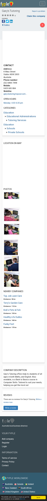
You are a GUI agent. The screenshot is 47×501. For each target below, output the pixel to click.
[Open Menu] (42, 4)
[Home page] (7, 4)
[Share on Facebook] (3, 21)
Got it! (38, 497)
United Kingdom (12, 492)
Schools (11, 128)
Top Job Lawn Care (13, 296)
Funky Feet (9, 324)
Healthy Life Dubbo (13, 317)
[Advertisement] (22, 47)
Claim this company (36, 16)
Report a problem (38, 11)
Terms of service (9, 458)
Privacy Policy (8, 462)
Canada (19, 484)
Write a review (10, 408)
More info (22, 499)
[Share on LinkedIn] (11, 21)
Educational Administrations (21, 116)
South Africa (25, 488)
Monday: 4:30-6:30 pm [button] (13, 103)
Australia (9, 484)
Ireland (30, 484)
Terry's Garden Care (13, 303)
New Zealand (11, 488)
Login (4, 446)
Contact (5, 465)
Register (5, 442)
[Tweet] (7, 21)
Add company (8, 439)
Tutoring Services (17, 120)
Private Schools (16, 132)
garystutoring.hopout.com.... (15, 94)
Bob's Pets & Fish (12, 310)
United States (29, 492)
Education (9, 112)
